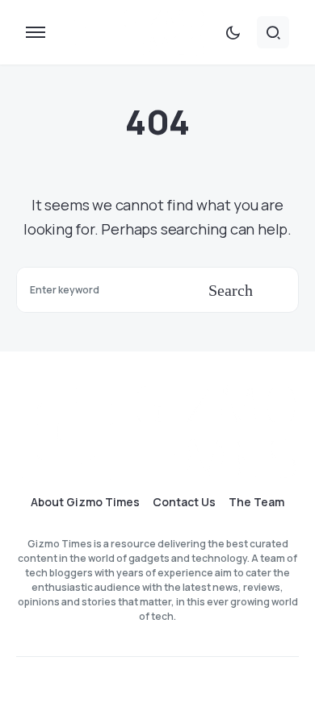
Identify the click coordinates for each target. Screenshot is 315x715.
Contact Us (184, 502)
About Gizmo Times (85, 502)
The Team (256, 502)
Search (230, 290)
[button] (35, 32)
